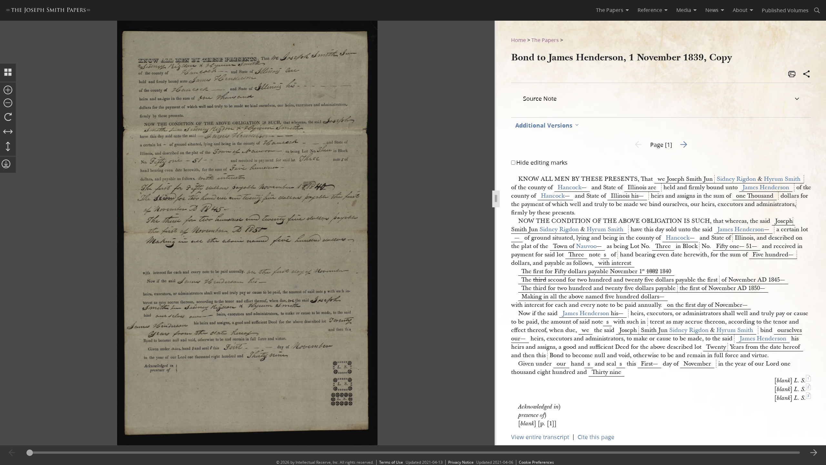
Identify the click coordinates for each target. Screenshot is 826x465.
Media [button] (683, 10)
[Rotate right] (8, 117)
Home (518, 40)
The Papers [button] (609, 10)
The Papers (545, 40)
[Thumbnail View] (8, 73)
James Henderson (765, 187)
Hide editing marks (542, 162)
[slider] (413, 452)
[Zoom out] (8, 103)
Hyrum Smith (782, 179)
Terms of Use (391, 462)
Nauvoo (586, 246)
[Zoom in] (8, 90)
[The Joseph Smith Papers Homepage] (48, 11)
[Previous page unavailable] (12, 453)
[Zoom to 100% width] (8, 132)
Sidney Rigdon (736, 179)
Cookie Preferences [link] (536, 462)
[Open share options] (806, 74)
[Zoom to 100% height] (8, 147)
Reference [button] (650, 10)
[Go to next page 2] (814, 453)
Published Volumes (785, 10)
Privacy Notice (461, 462)
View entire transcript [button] (540, 437)
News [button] (712, 10)
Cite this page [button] (596, 437)
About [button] (740, 10)
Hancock (569, 187)
